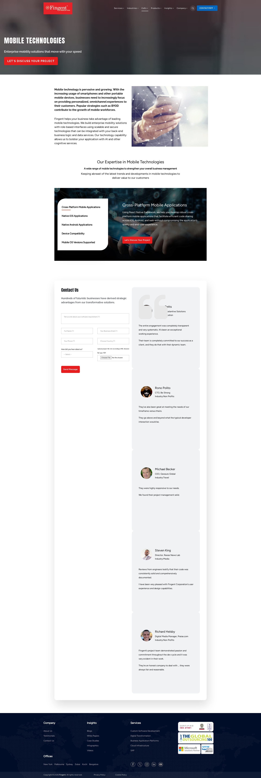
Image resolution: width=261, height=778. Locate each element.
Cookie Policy (121, 775)
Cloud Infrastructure (139, 745)
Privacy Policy (100, 775)
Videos (90, 750)
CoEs (144, 8)
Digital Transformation (140, 736)
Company (181, 8)
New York (48, 764)
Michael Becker (165, 469)
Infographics (92, 745)
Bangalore (93, 764)
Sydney (69, 764)
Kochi (84, 764)
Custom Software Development (145, 731)
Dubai (77, 764)
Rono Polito (162, 388)
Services (118, 8)
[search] (193, 8)
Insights (168, 8)
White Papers (93, 736)
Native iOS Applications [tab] (75, 215)
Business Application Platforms (144, 740)
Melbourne (59, 764)
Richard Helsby (165, 631)
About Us (48, 731)
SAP (132, 750)
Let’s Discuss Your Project (137, 240)
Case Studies (93, 740)
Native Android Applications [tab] (77, 224)
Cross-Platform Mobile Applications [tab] (81, 207)
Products (155, 8)
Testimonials (49, 736)
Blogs (89, 731)
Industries (132, 8)
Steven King (163, 550)
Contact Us (49, 740)
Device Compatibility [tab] (73, 233)
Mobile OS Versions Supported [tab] (78, 242)
